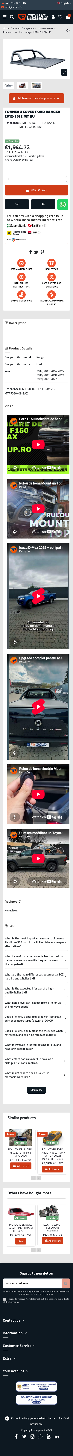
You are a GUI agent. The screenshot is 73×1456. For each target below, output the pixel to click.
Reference (12, 389)
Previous (33, 1178)
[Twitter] (24, 1436)
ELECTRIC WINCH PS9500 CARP (52, 1226)
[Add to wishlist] (17, 204)
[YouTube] (49, 1436)
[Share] (30, 253)
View (20, 1241)
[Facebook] (16, 1436)
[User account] (53, 17)
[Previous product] (67, 30)
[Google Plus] (41, 1436)
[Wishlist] (60, 17)
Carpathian (52, 1230)
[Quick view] (20, 1147)
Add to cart (39, 190)
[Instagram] (32, 1436)
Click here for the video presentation (38, 98)
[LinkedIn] (57, 1436)
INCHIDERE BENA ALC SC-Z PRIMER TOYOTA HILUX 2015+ (20, 1228)
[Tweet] (36, 253)
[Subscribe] (66, 1284)
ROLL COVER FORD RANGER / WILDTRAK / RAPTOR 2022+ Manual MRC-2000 (52, 1154)
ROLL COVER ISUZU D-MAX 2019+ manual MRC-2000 (20, 1152)
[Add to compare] (43, 204)
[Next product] (69, 30)
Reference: (12, 123)
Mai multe (37, 1090)
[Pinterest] (42, 253)
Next (38, 1178)
